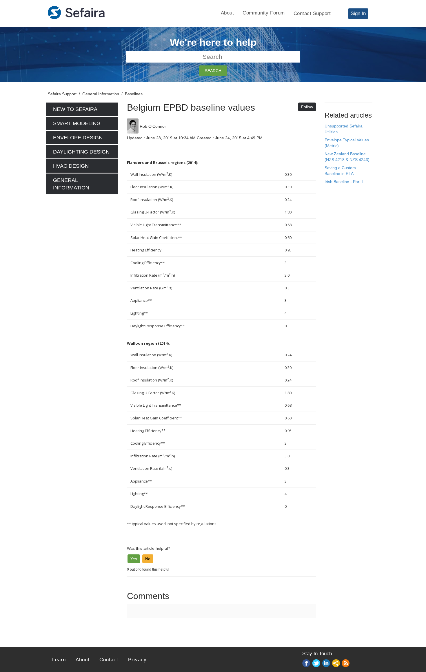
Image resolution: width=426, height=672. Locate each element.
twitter (316, 663)
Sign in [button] (358, 13)
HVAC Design (71, 166)
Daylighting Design (81, 152)
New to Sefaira (75, 109)
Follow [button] (307, 107)
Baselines (134, 94)
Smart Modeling (77, 123)
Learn (59, 659)
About (227, 13)
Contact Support (312, 13)
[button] (134, 558)
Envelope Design (78, 137)
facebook (306, 663)
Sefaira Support (62, 94)
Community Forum (264, 13)
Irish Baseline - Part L (344, 181)
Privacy (137, 659)
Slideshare (336, 663)
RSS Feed (346, 664)
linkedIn (326, 663)
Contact (108, 659)
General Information (100, 94)
